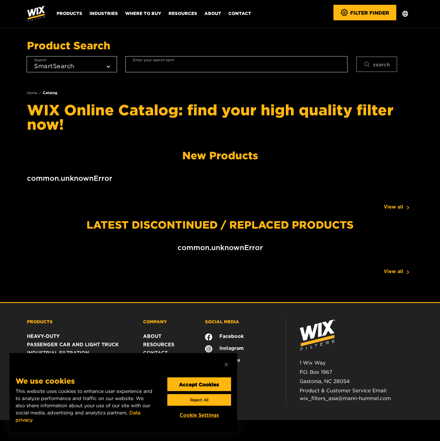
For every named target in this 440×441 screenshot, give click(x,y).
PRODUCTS (40, 321)
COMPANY (155, 321)
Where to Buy (143, 13)
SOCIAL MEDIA (222, 321)
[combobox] (236, 64)
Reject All (199, 399)
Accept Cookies (199, 384)
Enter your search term (153, 60)
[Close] (226, 364)
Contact (239, 13)
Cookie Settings (199, 415)
